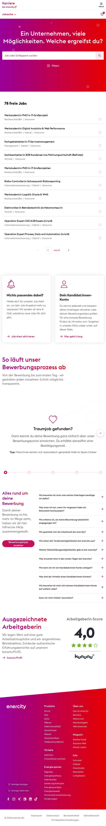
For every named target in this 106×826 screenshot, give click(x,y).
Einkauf (76, 764)
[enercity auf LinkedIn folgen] (30, 799)
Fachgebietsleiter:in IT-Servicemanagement (29, 141)
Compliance (79, 775)
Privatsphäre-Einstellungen (65, 820)
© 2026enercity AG (14, 817)
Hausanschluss (51, 738)
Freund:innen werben (54, 758)
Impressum (36, 815)
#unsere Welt (79, 743)
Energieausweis (52, 791)
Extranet (77, 760)
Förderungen (50, 798)
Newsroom (78, 718)
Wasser (47, 734)
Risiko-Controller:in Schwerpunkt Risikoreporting (32, 181)
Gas (46, 714)
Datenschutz (53, 815)
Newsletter (78, 771)
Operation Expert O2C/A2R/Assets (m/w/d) (28, 220)
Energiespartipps (53, 787)
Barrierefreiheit (71, 815)
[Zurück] (37, 250)
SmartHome (50, 730)
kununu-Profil (14, 657)
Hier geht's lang (73, 336)
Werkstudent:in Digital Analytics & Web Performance (34, 128)
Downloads (78, 768)
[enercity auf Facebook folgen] (8, 799)
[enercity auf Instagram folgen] (13, 799)
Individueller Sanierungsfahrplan (54, 781)
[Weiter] (68, 250)
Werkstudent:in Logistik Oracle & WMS (26, 194)
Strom (47, 711)
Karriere (77, 714)
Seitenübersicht (91, 815)
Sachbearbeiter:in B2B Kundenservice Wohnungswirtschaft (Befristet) (43, 154)
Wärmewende (80, 726)
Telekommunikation (54, 741)
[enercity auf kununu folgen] (24, 799)
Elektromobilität (52, 726)
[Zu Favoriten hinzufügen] (100, 119)
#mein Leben (79, 747)
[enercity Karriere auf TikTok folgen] (36, 799)
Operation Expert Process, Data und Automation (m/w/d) (36, 234)
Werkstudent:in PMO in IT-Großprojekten (27, 168)
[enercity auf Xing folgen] (19, 799)
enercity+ (49, 754)
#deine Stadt (79, 739)
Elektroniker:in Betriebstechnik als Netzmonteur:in (33, 207)
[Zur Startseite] (16, 706)
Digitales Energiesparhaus (52, 773)
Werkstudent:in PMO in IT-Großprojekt (26, 115)
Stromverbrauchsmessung (57, 795)
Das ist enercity (80, 711)
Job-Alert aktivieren (23, 336)
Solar (46, 718)
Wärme (47, 722)
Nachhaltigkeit (80, 722)
